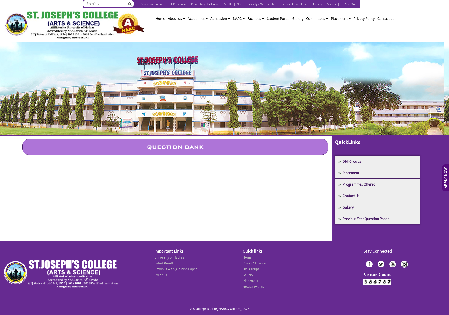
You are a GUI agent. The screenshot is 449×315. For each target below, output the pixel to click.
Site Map (351, 4)
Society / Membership (262, 4)
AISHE (228, 4)
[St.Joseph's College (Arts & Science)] (74, 25)
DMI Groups (178, 4)
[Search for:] (108, 3)
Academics (196, 18)
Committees (316, 18)
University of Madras (168, 257)
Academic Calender (153, 4)
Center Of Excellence (294, 4)
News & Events (253, 283)
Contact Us (385, 18)
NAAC (237, 18)
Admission (219, 18)
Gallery (317, 4)
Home (160, 18)
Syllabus (160, 272)
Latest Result (163, 262)
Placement (339, 18)
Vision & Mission (254, 262)
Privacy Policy (364, 18)
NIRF (240, 4)
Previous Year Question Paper (366, 218)
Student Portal (278, 18)
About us (175, 18)
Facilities (254, 18)
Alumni (331, 4)
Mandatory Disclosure (205, 4)
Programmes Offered (359, 184)
